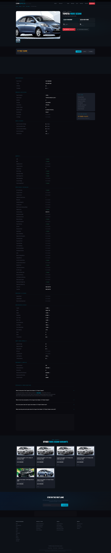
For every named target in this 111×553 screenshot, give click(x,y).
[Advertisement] (55, 65)
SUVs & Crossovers (39, 525)
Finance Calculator (81, 108)
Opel (16, 534)
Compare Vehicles (60, 523)
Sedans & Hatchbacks (40, 523)
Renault (17, 537)
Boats (90, 0)
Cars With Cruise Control (82, 104)
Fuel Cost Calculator (81, 106)
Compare (78, 51)
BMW (17, 523)
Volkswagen (18, 533)
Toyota (24, 6)
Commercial (38, 528)
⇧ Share (90, 51)
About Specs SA (79, 523)
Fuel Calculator (59, 525)
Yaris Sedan (28, 6)
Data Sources (79, 526)
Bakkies (81, 3)
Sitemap (78, 528)
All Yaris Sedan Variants (82, 29)
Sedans (86, 3)
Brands (72, 3)
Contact (61, 3)
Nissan (17, 536)
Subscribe (64, 505)
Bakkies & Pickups (39, 526)
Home (68, 3)
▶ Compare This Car (69, 29)
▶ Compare (92, 3)
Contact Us (79, 525)
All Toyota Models (81, 97)
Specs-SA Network (22, 0)
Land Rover (18, 539)
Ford (16, 531)
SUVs (77, 3)
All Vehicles (93, 0)
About (55, 3)
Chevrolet (17, 540)
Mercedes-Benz (18, 525)
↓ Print (84, 51)
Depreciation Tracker (60, 528)
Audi (16, 526)
